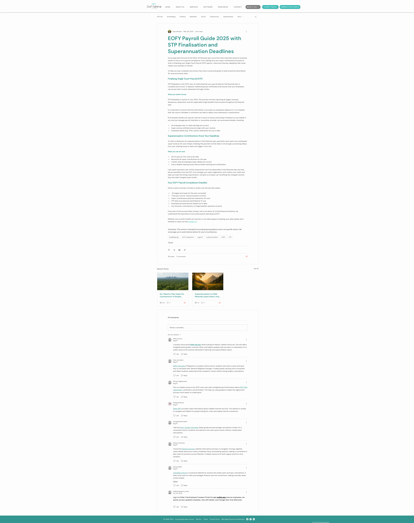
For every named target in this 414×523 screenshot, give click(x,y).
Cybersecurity (214, 17)
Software (183, 17)
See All (256, 269)
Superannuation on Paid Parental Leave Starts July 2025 (207, 295)
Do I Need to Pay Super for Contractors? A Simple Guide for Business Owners (172, 295)
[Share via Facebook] (169, 250)
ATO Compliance (188, 237)
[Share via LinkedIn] (179, 250)
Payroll (203, 17)
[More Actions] (246, 339)
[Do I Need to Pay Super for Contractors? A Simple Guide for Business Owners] (172, 281)
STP (230, 237)
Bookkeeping (171, 17)
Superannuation (228, 17)
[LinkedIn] (254, 519)
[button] (256, 17)
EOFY (223, 237)
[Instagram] (250, 519)
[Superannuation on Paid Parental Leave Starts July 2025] (207, 281)
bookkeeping (173, 237)
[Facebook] (247, 519)
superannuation (212, 237)
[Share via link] (185, 250)
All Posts (160, 17)
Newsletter (193, 17)
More (239, 17)
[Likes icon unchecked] (174, 354)
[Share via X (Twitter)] (174, 250)
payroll (200, 237)
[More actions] (246, 31)
